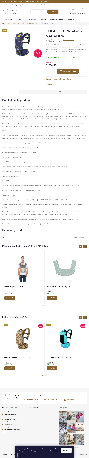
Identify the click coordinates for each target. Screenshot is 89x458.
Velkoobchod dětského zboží (12, 429)
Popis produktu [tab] (10, 92)
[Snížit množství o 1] (53, 72)
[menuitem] (8, 19)
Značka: (49, 84)
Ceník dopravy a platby (18, 5)
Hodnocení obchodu (9, 417)
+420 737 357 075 (52, 399)
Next (85, 246)
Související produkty (60, 92)
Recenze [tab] (27, 92)
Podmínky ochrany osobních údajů (13, 422)
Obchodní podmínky (9, 419)
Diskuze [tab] (44, 92)
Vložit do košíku (69, 71)
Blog (5, 432)
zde (56, 451)
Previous (80, 246)
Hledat (53, 12)
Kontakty (6, 427)
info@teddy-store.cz (32, 399)
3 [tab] (45, 305)
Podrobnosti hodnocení (68, 40)
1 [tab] (42, 305)
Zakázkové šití (8, 424)
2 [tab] (43, 305)
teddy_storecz (70, 399)
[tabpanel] (23, 276)
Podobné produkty (77, 92)
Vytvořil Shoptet (83, 454)
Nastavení (22, 455)
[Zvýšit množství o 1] (53, 70)
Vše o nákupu (5, 5)
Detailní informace (71, 51)
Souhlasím (66, 450)
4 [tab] (46, 305)
